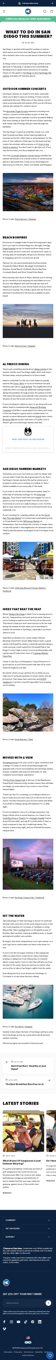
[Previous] (4, 3)
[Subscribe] (48, 1303)
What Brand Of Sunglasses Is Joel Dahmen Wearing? (22, 1162)
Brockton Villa (8, 419)
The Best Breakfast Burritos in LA (24, 1084)
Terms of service (28, 1352)
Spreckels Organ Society (17, 111)
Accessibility (39, 1352)
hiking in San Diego (17, 614)
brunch (38, 416)
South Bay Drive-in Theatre (14, 818)
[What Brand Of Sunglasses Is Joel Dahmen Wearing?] (23, 1131)
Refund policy (8, 1352)
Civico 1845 (18, 383)
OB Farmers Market (31, 521)
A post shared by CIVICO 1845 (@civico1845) (28, 448)
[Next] (52, 3)
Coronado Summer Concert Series (25, 155)
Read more (7, 1193)
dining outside (40, 369)
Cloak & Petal (26, 387)
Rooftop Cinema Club (15, 780)
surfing (22, 930)
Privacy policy (18, 1352)
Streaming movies (10, 762)
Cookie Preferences (28, 1355)
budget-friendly (37, 818)
